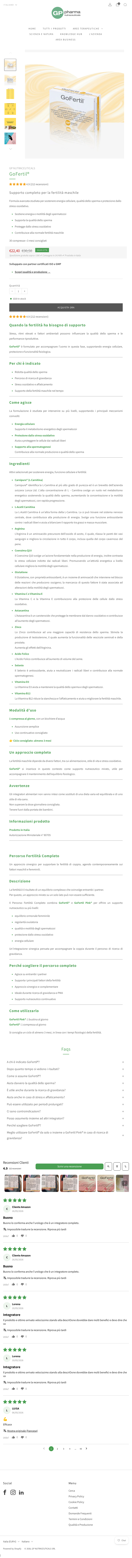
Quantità (14, 285)
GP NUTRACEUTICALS (22, 168)
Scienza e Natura (41, 34)
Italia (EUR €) (9, 1541)
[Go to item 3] (50, 1183)
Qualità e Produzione (81, 1525)
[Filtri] (117, 1166)
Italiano (9, 5)
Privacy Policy (76, 1496)
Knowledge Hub (71, 34)
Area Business (66, 39)
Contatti (73, 1508)
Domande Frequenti (80, 1513)
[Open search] (108, 1166)
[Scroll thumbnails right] (125, 1183)
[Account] (110, 4)
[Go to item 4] (68, 1183)
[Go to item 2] (31, 1183)
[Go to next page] (87, 1448)
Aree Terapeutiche (86, 28)
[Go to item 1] (13, 1183)
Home (32, 28)
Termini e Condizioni (80, 1519)
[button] (17, 184)
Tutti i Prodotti (54, 28)
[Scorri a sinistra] (10, 54)
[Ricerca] (125, 4)
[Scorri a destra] (10, 149)
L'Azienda (95, 34)
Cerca (72, 1490)
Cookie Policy (76, 1502)
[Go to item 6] (105, 1183)
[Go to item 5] (87, 1183)
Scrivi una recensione (69, 1166)
